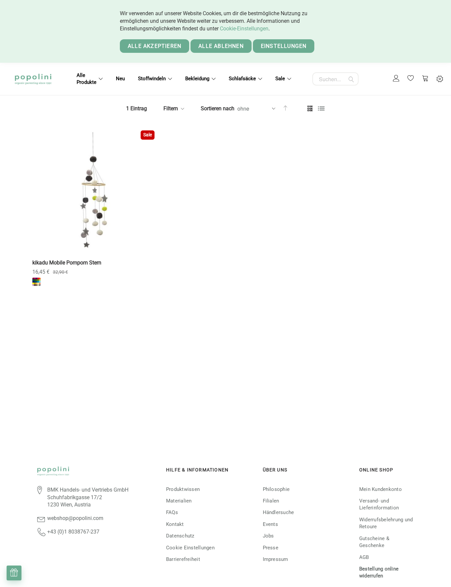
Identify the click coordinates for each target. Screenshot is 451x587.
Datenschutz (180, 536)
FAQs (172, 512)
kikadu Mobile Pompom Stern (66, 262)
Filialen (271, 501)
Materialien (179, 501)
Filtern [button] (170, 108)
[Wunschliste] (410, 79)
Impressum (275, 559)
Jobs (268, 536)
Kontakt (175, 524)
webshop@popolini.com (75, 518)
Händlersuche (278, 512)
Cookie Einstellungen (190, 548)
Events (270, 524)
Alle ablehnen (221, 46)
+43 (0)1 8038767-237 (73, 532)
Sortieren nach (217, 108)
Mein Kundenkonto (380, 489)
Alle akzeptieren (154, 46)
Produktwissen (183, 489)
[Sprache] (439, 79)
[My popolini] (396, 78)
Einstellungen (284, 46)
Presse (270, 548)
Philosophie (276, 489)
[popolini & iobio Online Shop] (33, 79)
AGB (364, 557)
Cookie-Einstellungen (244, 28)
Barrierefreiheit (183, 559)
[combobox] (335, 79)
